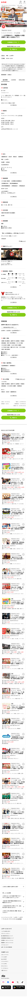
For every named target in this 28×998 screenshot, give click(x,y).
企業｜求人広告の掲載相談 (6, 947)
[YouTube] (13, 982)
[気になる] (24, 31)
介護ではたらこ (4, 970)
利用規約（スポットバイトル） (7, 940)
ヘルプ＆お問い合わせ (5, 931)
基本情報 (5, 80)
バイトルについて (4, 944)
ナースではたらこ (4, 968)
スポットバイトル (4, 954)
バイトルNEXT (4, 956)
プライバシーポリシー (5, 933)
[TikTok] (22, 982)
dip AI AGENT (4, 959)
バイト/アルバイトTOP (6, 917)
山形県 (15, 917)
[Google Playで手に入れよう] (19, 987)
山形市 (21, 917)
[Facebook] (8, 982)
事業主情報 (22, 80)
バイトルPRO (4, 963)
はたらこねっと (4, 966)
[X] (18, 982)
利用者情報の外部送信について (7, 938)
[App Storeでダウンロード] (6, 987)
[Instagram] (3, 982)
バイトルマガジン (4, 961)
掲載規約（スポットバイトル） (7, 942)
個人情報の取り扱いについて (7, 935)
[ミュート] (20, 258)
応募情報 (13, 80)
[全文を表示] (25, 5)
